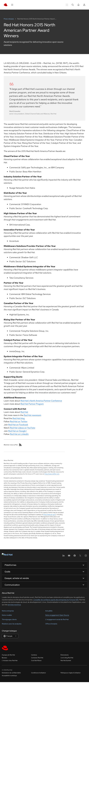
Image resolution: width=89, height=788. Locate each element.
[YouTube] (69, 556)
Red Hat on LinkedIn (19, 434)
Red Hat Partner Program (32, 404)
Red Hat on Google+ (17, 431)
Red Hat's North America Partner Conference (41, 400)
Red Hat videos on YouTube (22, 427)
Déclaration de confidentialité (11, 673)
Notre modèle (7, 615)
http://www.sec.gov (49, 515)
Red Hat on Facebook (18, 424)
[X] (80, 556)
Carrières (34, 655)
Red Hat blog (19, 418)
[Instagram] (85, 556)
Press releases (9, 19)
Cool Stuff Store (36, 660)
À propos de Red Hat (8, 655)
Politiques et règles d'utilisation (71, 673)
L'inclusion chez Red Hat (9, 660)
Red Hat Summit (66, 660)
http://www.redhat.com (52, 474)
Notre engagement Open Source (57, 615)
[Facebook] (74, 556)
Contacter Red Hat (37, 658)
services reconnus (14, 605)
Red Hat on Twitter (18, 421)
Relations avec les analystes (11, 624)
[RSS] (20, 444)
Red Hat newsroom (32, 415)
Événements (64, 655)
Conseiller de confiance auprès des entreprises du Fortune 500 (55, 600)
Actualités (48, 611)
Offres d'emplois (51, 624)
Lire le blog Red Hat (67, 658)
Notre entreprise (8, 611)
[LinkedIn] (63, 556)
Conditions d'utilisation (38, 673)
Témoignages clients (9, 619)
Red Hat (24, 412)
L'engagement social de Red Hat (57, 619)
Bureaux (4, 658)
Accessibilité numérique (9, 676)
